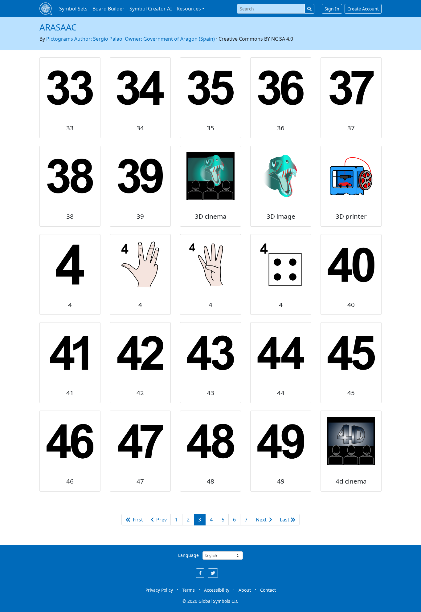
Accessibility (216, 590)
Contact (268, 590)
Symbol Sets (73, 8)
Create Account (363, 9)
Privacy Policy (159, 590)
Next (262, 519)
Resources (189, 8)
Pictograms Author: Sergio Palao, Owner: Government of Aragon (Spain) (130, 38)
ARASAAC (58, 27)
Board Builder (108, 8)
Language (188, 555)
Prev (161, 519)
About (245, 590)
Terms (188, 590)
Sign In (332, 9)
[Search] (309, 9)
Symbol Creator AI (150, 8)
